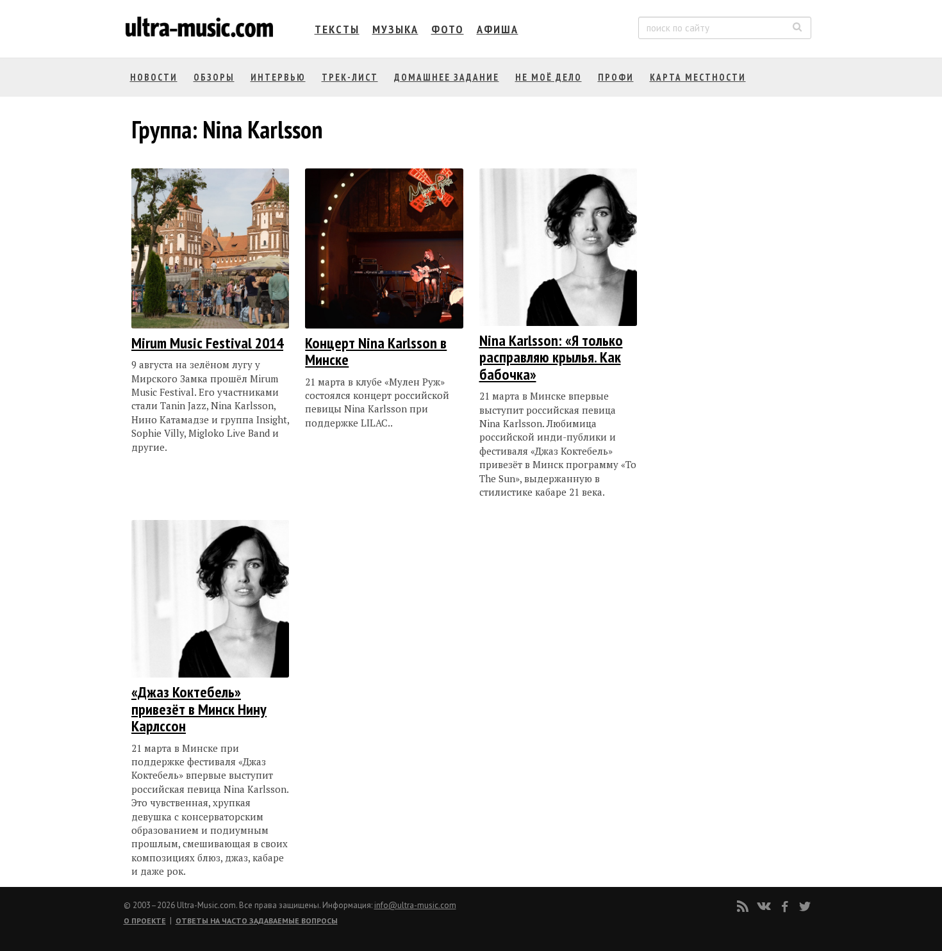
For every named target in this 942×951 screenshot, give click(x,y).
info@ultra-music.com (415, 905)
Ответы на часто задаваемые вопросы (257, 920)
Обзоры (214, 77)
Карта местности (698, 77)
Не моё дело (548, 77)
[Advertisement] (730, 296)
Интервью (278, 77)
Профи (616, 77)
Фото (447, 29)
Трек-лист (350, 77)
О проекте (145, 920)
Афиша (497, 29)
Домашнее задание (446, 77)
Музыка (395, 29)
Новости (154, 77)
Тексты (337, 29)
